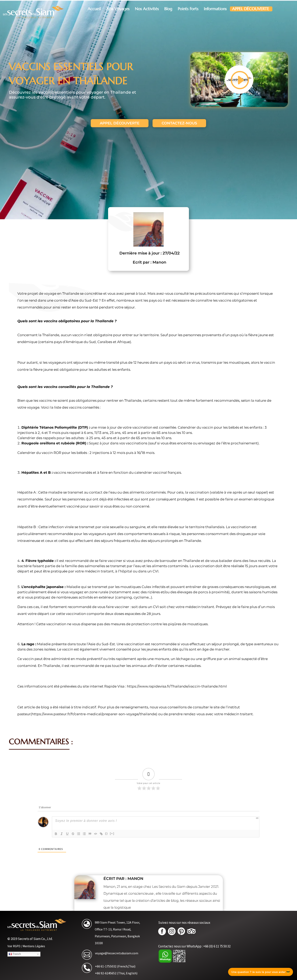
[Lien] (101, 833)
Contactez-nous (179, 123)
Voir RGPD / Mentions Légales (26, 946)
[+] (112, 833)
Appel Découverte (250, 8)
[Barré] (73, 833)
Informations (215, 8)
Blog (168, 8)
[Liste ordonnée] (78, 833)
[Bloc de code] (95, 833)
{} (106, 833)
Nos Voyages (118, 8)
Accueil (94, 8)
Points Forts (188, 8)
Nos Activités (147, 8)
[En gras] (56, 833)
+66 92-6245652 (105, 973)
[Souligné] (67, 833)
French (16, 954)
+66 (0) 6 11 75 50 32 (217, 946)
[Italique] (61, 833)
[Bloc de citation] (90, 833)
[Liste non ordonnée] (84, 833)
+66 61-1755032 (105, 966)
